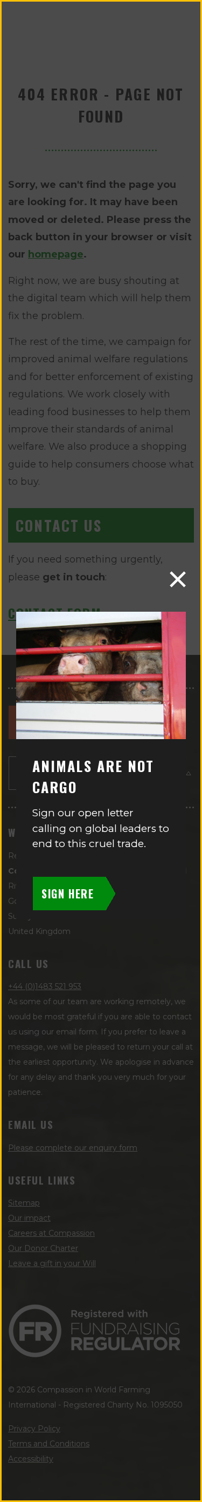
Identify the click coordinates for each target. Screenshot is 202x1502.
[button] (178, 579)
